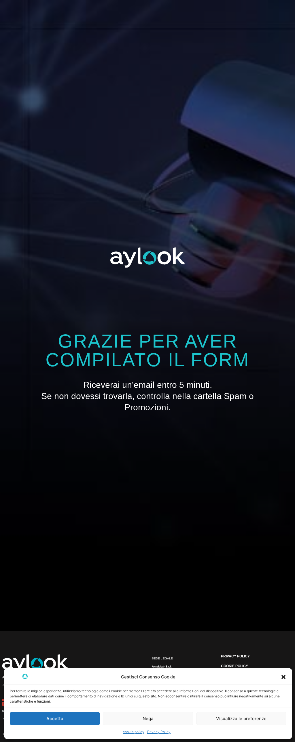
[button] (283, 677)
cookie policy (133, 732)
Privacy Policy (159, 732)
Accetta (54, 718)
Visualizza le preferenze (241, 718)
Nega (148, 718)
